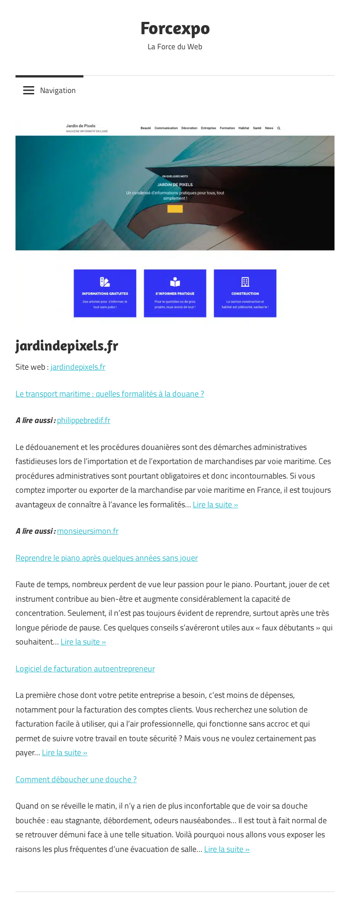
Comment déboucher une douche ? (76, 779)
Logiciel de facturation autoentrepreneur (85, 668)
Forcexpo (175, 27)
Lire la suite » (215, 504)
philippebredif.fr (83, 420)
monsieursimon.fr (87, 531)
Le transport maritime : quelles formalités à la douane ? (109, 393)
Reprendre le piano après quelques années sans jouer (106, 558)
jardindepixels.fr (78, 367)
